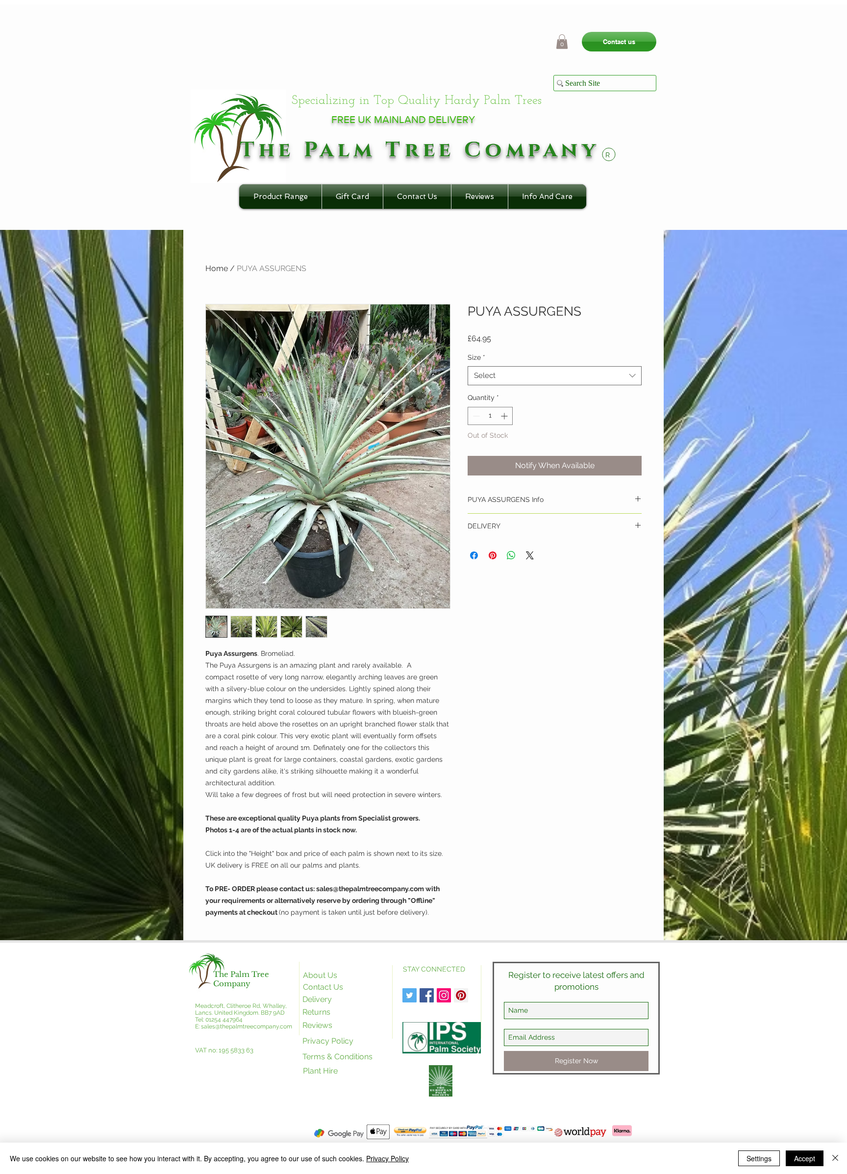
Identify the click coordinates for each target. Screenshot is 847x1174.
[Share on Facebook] (474, 555)
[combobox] (555, 375)
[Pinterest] (461, 995)
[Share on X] (530, 555)
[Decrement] (475, 416)
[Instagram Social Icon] (444, 995)
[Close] (835, 1158)
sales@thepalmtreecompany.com (246, 1026)
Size (476, 357)
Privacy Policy (387, 1158)
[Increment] (505, 416)
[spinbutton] (490, 416)
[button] (562, 41)
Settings (759, 1158)
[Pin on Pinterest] (492, 555)
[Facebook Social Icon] (427, 995)
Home (216, 268)
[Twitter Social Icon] (409, 995)
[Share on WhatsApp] (511, 555)
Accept (804, 1158)
